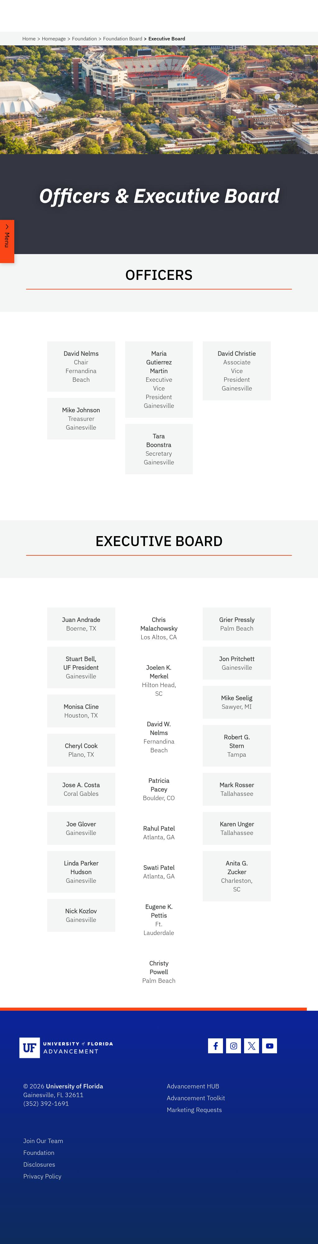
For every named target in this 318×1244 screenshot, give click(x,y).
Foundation (84, 38)
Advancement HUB (193, 1086)
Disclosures (39, 1164)
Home (29, 38)
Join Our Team (43, 1141)
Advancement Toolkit (196, 1098)
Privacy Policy (42, 1176)
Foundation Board (122, 38)
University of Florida (74, 1086)
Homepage (54, 38)
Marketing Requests (194, 1109)
